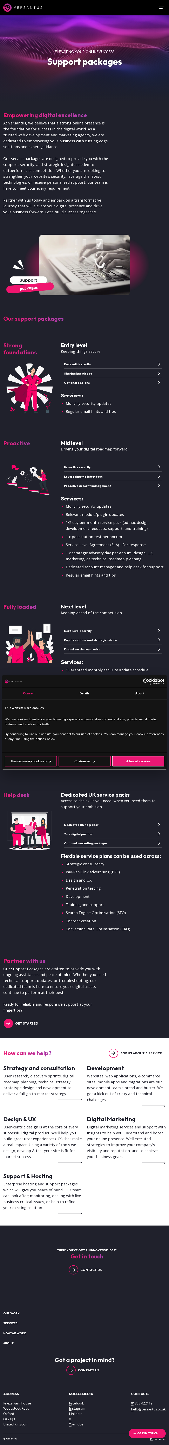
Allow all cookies (138, 761)
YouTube (76, 1424)
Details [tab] (85, 693)
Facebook (76, 1403)
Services (10, 1323)
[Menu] (161, 6)
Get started (26, 1023)
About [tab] (139, 693)
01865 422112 (141, 1403)
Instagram (77, 1408)
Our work (11, 1313)
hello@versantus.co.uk (148, 1409)
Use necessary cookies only (31, 761)
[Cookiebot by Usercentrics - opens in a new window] (146, 681)
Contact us (91, 1270)
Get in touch (147, 1433)
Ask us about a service (141, 1053)
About (8, 1343)
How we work (14, 1333)
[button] (113, 364)
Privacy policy (158, 1438)
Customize (82, 761)
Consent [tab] (29, 693)
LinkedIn (75, 1413)
